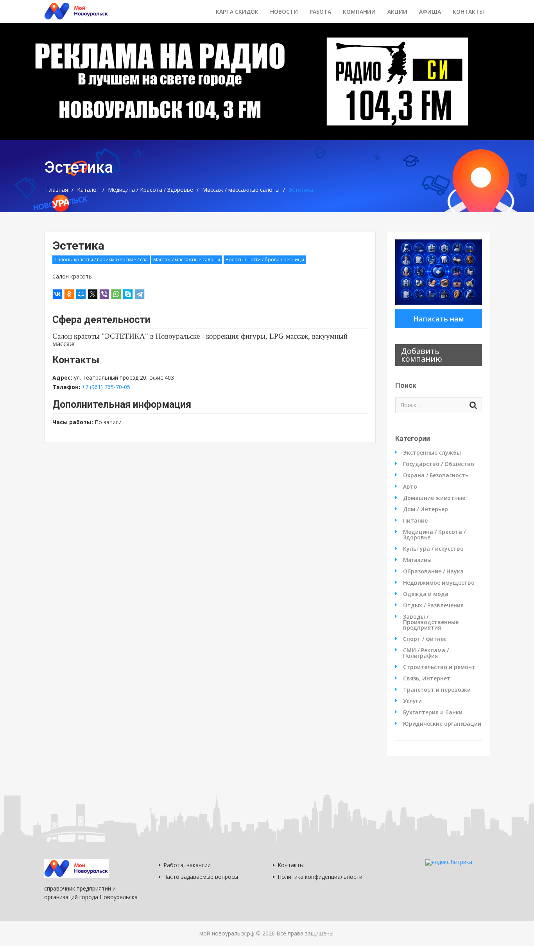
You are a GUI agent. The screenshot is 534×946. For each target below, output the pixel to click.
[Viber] (104, 294)
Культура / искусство (433, 549)
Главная (57, 190)
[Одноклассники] (69, 294)
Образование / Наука (433, 571)
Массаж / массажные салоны (241, 190)
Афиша (430, 11)
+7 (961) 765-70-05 (106, 387)
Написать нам (438, 318)
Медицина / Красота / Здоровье (150, 190)
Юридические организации (442, 723)
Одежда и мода (425, 594)
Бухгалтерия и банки (432, 712)
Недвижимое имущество (439, 582)
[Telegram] (139, 294)
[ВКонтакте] (57, 294)
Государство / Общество (438, 464)
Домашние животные (434, 498)
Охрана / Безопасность (435, 475)
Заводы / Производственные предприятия (431, 622)
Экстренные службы (432, 452)
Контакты (468, 11)
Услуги (412, 701)
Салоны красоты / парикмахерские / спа (101, 259)
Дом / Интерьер (425, 509)
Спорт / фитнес (424, 639)
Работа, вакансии (187, 865)
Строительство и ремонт (439, 667)
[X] (92, 294)
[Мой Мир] (81, 294)
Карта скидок (237, 11)
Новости (284, 11)
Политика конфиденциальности (320, 876)
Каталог (88, 190)
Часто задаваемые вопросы (200, 876)
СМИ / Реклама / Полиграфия (426, 653)
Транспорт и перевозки (437, 690)
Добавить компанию (421, 355)
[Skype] (128, 294)
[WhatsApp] (116, 294)
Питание (415, 520)
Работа (320, 11)
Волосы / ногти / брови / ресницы (265, 259)
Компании (359, 11)
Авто (410, 486)
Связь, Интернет (426, 678)
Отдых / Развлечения (433, 605)
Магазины (417, 560)
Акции (397, 11)
